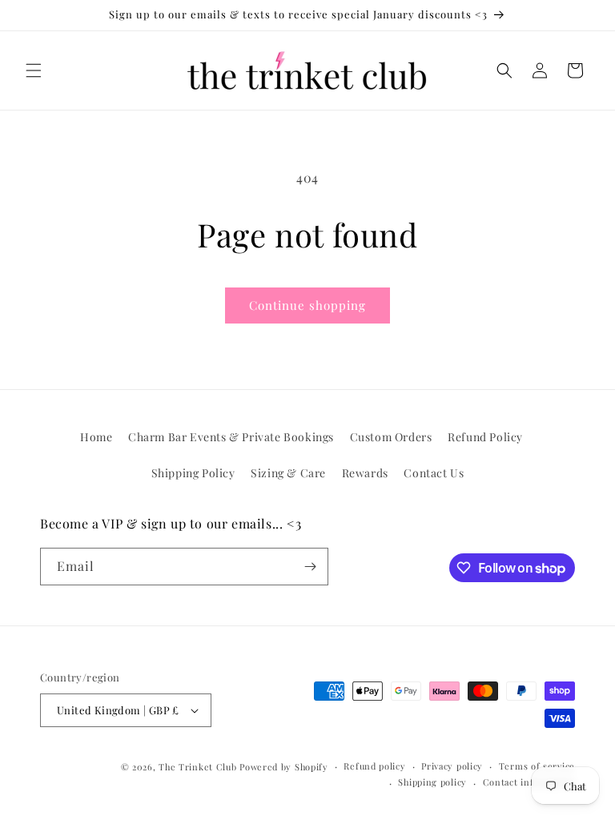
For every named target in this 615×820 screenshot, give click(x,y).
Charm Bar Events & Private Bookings (231, 436)
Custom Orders (391, 436)
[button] (33, 70)
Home (96, 436)
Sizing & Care (288, 472)
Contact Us (434, 472)
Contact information (529, 782)
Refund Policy (485, 436)
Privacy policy (452, 766)
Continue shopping (307, 305)
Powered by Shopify (283, 767)
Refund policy (374, 766)
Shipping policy (432, 782)
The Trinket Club (197, 767)
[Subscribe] (310, 566)
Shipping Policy (193, 472)
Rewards (365, 472)
